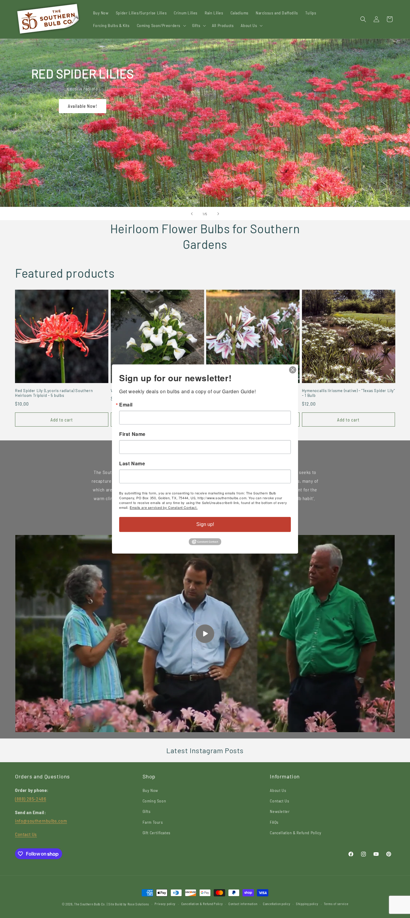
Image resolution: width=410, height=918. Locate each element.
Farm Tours (153, 822)
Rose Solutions (138, 904)
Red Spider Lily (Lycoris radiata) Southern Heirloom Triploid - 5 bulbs (54, 393)
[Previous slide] (191, 213)
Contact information (242, 904)
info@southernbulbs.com (41, 820)
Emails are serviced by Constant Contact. (163, 507)
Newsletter (280, 811)
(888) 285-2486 (30, 799)
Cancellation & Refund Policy (295, 832)
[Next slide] (218, 213)
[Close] (292, 369)
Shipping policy (307, 904)
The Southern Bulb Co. (90, 904)
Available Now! (82, 106)
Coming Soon (154, 800)
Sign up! (205, 524)
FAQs (274, 822)
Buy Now (150, 790)
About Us (278, 790)
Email (126, 404)
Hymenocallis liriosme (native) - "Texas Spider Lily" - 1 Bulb (348, 393)
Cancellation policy (276, 904)
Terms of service (336, 904)
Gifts (147, 811)
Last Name (132, 463)
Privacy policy (165, 904)
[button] (161, 25)
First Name (132, 434)
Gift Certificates (156, 832)
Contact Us (26, 834)
